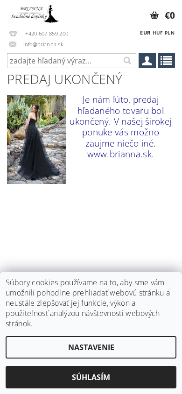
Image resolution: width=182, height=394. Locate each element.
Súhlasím (91, 377)
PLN (170, 32)
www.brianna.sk (119, 154)
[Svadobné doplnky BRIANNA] (34, 12)
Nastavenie (91, 347)
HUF (158, 32)
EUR (145, 32)
